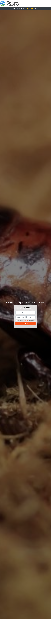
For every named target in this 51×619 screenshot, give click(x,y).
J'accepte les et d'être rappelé (26, 320)
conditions (25, 320)
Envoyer (25, 323)
